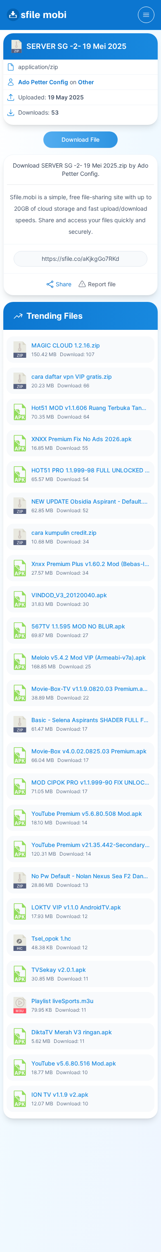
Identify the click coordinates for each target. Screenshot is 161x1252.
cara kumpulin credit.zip (64, 532)
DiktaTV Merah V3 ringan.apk (71, 1032)
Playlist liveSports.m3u (62, 1000)
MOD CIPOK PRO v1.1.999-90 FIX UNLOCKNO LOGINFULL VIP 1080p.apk (90, 782)
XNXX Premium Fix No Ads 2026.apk (81, 438)
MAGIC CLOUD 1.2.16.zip (65, 345)
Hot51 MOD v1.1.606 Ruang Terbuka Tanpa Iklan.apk (90, 407)
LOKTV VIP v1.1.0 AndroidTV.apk (76, 907)
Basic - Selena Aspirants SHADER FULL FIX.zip (90, 719)
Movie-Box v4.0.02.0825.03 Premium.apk (89, 751)
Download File (80, 139)
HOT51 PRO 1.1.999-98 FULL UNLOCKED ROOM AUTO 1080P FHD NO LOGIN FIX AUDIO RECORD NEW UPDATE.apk (90, 470)
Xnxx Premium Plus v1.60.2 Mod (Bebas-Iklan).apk (90, 563)
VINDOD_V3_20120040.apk (69, 594)
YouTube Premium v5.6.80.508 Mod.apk (86, 813)
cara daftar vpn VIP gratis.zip (71, 376)
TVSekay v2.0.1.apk (58, 969)
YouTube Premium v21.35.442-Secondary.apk (90, 844)
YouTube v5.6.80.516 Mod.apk (73, 1063)
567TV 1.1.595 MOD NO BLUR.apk (78, 626)
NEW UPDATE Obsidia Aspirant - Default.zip (90, 501)
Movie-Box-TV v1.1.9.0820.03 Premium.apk (90, 688)
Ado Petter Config (43, 81)
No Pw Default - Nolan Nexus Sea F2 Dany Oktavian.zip (90, 875)
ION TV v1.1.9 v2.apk (59, 1094)
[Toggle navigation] (146, 15)
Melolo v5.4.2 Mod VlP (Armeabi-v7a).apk (88, 657)
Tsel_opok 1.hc (51, 938)
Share (63, 284)
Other (86, 81)
